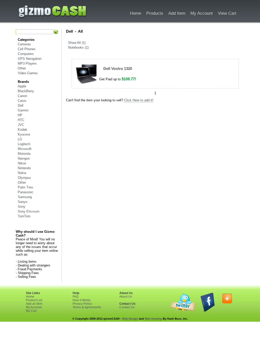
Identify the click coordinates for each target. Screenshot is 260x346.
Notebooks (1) (78, 47)
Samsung (25, 197)
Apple (22, 86)
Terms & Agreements (87, 307)
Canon (22, 96)
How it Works (82, 300)
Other (22, 68)
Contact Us (127, 307)
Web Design (130, 318)
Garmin (23, 110)
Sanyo (22, 202)
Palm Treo (25, 187)
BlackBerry (26, 91)
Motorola (24, 154)
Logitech (24, 144)
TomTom (24, 216)
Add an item (34, 303)
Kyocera (24, 134)
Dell (20, 105)
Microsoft (24, 149)
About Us (125, 296)
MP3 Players (27, 63)
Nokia (22, 173)
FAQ (75, 296)
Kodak (22, 129)
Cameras (24, 44)
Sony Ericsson (28, 211)
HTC (21, 120)
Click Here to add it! (138, 100)
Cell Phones (27, 49)
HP (20, 115)
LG (20, 139)
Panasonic (25, 192)
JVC (21, 125)
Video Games (28, 73)
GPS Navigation (29, 59)
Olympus (24, 178)
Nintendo (24, 168)
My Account (34, 307)
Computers (26, 54)
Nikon (22, 163)
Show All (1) (77, 43)
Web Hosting (153, 318)
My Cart (31, 311)
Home (30, 296)
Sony (21, 206)
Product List (34, 300)
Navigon (24, 158)
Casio (22, 101)
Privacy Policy (82, 303)
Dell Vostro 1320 (117, 68)
